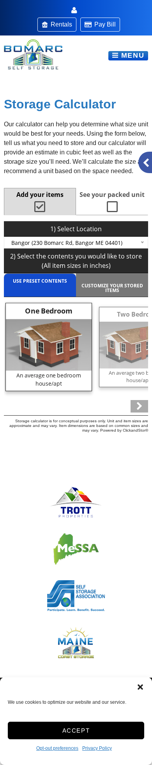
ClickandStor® (135, 430)
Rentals (61, 24)
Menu (131, 55)
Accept (76, 730)
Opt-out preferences (57, 748)
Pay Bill (105, 24)
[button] (140, 687)
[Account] (75, 11)
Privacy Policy (97, 748)
